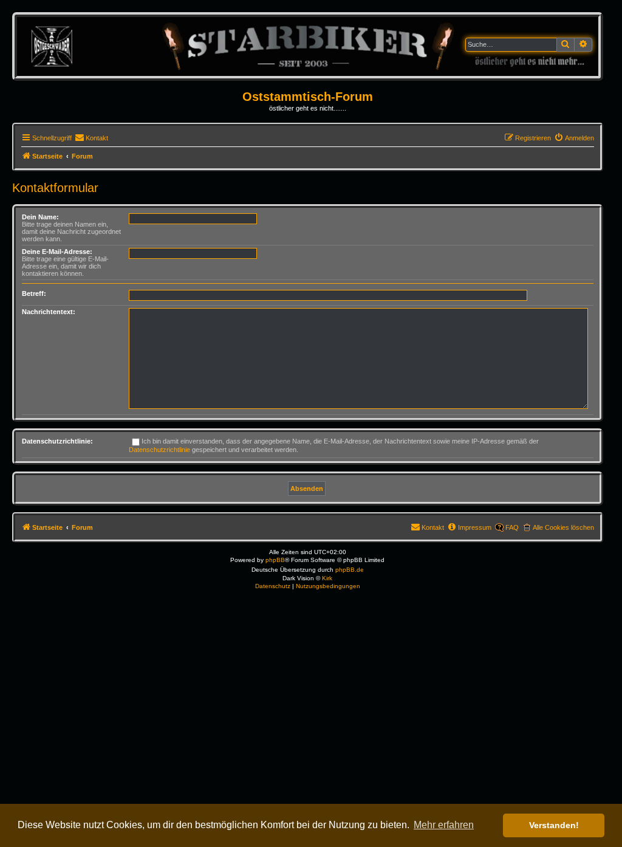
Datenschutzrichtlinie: (57, 441)
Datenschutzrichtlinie (159, 449)
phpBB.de (349, 569)
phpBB (275, 560)
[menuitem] (91, 138)
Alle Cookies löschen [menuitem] (563, 527)
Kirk (327, 578)
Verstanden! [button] (554, 825)
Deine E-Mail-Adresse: (57, 251)
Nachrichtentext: (48, 311)
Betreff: (34, 293)
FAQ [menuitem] (512, 527)
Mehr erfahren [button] (444, 825)
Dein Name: (40, 217)
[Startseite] (307, 46)
